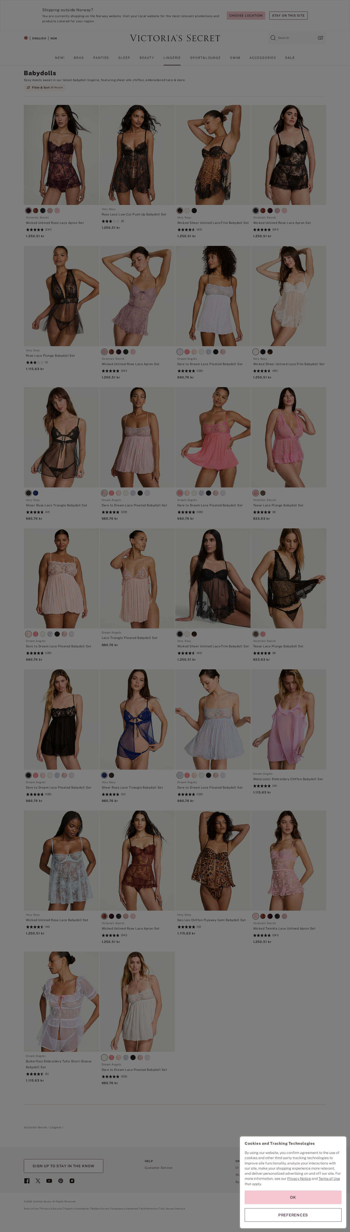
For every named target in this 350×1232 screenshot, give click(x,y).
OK (293, 1197)
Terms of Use (329, 1178)
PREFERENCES (293, 1215)
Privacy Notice (299, 1178)
